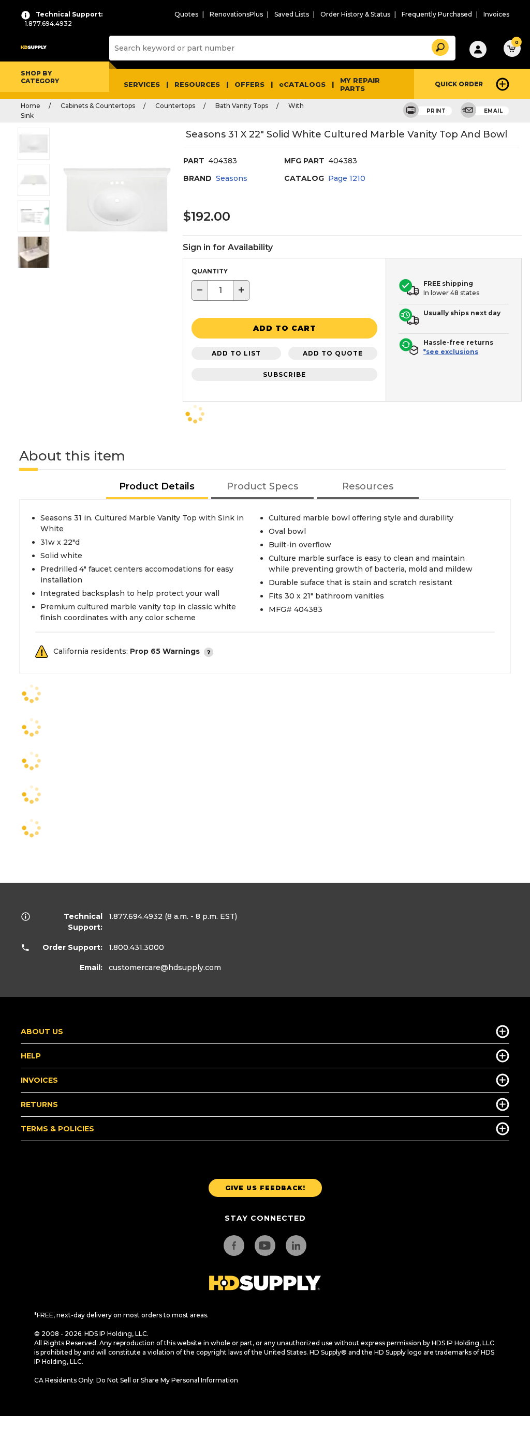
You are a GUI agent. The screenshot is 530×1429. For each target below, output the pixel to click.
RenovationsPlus (236, 14)
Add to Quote (333, 353)
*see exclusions (450, 352)
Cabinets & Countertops (98, 106)
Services (142, 84)
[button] (439, 46)
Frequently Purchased (437, 14)
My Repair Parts (360, 84)
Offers (249, 84)
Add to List (236, 353)
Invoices (496, 14)
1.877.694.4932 (136, 916)
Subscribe (284, 374)
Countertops (175, 106)
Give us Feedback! (265, 1188)
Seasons (231, 178)
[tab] (157, 487)
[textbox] (220, 290)
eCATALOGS (302, 84)
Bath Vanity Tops (241, 106)
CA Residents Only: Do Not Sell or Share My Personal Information (136, 1380)
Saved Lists (291, 14)
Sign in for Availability (228, 247)
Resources (197, 84)
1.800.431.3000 (136, 947)
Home (30, 106)
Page (346, 178)
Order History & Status (355, 14)
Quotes (186, 14)
